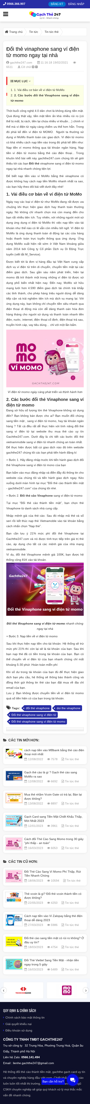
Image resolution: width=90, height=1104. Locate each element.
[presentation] (3, 990)
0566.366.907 (15, 3)
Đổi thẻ (34, 163)
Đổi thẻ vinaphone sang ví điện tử (34, 714)
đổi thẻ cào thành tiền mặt (33, 1071)
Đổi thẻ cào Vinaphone (36, 495)
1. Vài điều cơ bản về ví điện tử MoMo (39, 90)
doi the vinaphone (68, 708)
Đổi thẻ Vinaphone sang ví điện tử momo (36, 623)
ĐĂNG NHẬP (76, 4)
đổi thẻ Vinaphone (50, 399)
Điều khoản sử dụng (18, 1030)
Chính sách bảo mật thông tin (25, 1017)
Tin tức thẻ (72, 759)
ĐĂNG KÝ (57, 4)
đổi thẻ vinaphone (38, 708)
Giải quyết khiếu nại (18, 1024)
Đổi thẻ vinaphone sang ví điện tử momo (38, 721)
